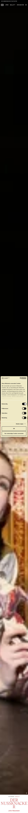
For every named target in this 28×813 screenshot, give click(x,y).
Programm (11, 796)
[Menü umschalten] (26, 5)
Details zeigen (19, 424)
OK (14, 428)
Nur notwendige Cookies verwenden (14, 433)
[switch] (24, 408)
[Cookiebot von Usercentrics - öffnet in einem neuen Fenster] (20, 378)
